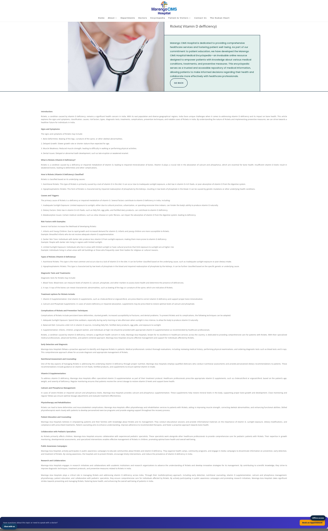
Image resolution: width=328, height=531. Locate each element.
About (111, 18)
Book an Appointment (312, 522)
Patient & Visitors (178, 18)
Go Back (178, 83)
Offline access (318, 518)
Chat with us (9, 526)
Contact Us (200, 18)
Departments (128, 18)
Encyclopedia (157, 18)
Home (101, 18)
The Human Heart (220, 18)
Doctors (142, 18)
